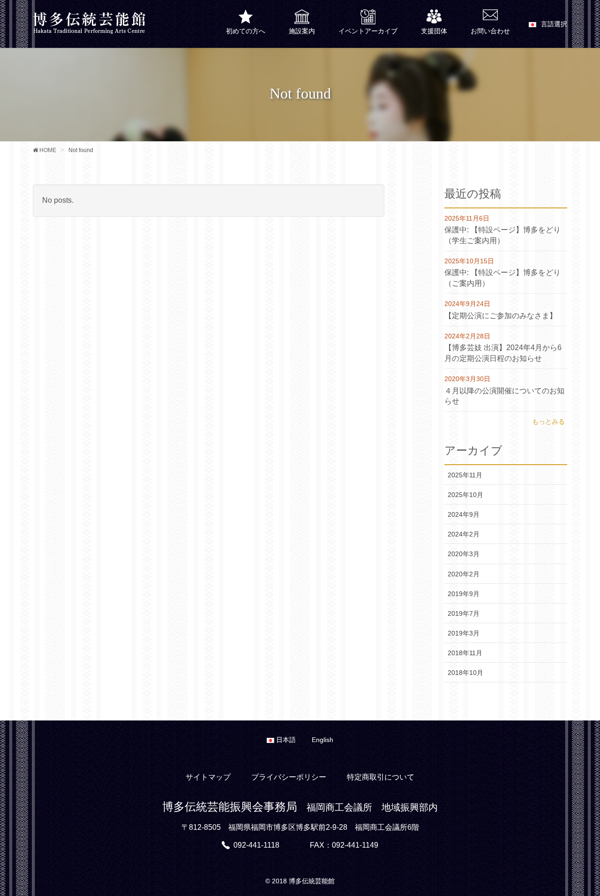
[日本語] (548, 25)
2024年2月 (464, 534)
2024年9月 (464, 514)
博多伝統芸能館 (312, 881)
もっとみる (548, 421)
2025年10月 (465, 494)
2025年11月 (465, 475)
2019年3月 (464, 633)
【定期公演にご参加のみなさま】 (500, 316)
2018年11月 (465, 653)
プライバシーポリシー (288, 777)
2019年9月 (464, 593)
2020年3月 (464, 554)
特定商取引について (380, 777)
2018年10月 (465, 672)
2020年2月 (464, 574)
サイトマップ (208, 777)
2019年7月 (464, 613)
